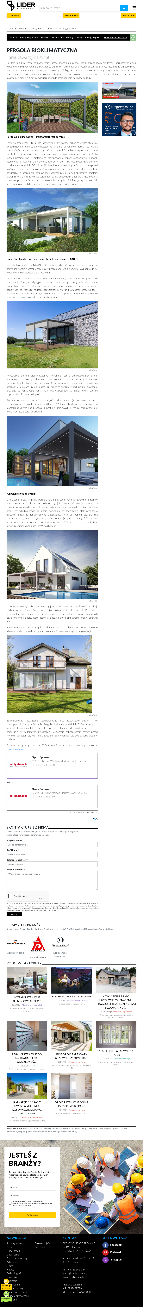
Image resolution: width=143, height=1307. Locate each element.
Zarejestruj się (42, 1243)
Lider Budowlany (18, 28)
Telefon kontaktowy (17, 859)
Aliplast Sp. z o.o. (40, 757)
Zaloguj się (40, 1247)
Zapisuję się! (32, 1215)
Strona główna (14, 1243)
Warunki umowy (15, 1288)
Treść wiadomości (16, 869)
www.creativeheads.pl (74, 1277)
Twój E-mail (13, 850)
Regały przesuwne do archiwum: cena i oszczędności (27, 1058)
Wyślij (14, 914)
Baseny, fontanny (74, 37)
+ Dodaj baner (129, 15)
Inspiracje (12, 1280)
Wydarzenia (13, 1284)
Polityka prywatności (18, 1295)
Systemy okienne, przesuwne (71, 996)
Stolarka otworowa (77, 1062)
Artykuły (36, 28)
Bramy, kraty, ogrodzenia (121, 1011)
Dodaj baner (13, 1254)
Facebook (116, 1244)
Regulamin (12, 1299)
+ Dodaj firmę (13, 15)
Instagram (116, 1259)
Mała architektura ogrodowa (24, 37)
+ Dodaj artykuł (71, 15)
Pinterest (115, 1252)
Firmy (10, 1265)
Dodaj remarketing (17, 1258)
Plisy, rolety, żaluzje (122, 1058)
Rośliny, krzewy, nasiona (52, 37)
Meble (32, 1066)
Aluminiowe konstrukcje (32, 1005)
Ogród (50, 28)
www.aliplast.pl (15, 749)
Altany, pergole (67, 28)
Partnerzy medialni (17, 1292)
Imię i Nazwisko (14, 840)
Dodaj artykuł (14, 1250)
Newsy (10, 1269)
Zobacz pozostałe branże (115, 37)
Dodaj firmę (13, 1247)
